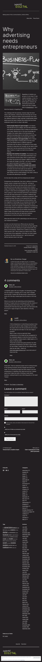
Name (6, 408)
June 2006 (24, 621)
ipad (3, 536)
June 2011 (24, 596)
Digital (23, 478)
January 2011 (25, 606)
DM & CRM (24, 479)
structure (10, 545)
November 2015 (26, 559)
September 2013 (26, 574)
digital (5, 532)
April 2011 (24, 600)
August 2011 (25, 592)
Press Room (36, 18)
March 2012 (25, 581)
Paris (23, 500)
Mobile (23, 494)
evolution (16, 532)
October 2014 (25, 568)
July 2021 (24, 544)
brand (6, 529)
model (34, 251)
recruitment (10, 540)
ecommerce (12, 532)
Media (23, 493)
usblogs (13, 547)
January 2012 (25, 585)
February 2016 (25, 553)
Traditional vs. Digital (27, 511)
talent (14, 545)
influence (16, 534)
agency (15, 527)
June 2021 (24, 545)
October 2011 (25, 591)
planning (7, 540)
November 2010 (26, 609)
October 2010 (25, 611)
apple (18, 527)
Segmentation (25, 502)
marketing (12, 536)
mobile (7, 538)
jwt (4, 536)
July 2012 (24, 579)
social (5, 543)
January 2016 (25, 555)
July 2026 (24, 527)
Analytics (24, 472)
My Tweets (5, 636)
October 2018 (25, 549)
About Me (29, 18)
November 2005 (26, 624)
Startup (24, 508)
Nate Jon (12, 285)
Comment (7, 395)
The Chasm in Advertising (16, 384)
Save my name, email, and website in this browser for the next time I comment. (20, 423)
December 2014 (26, 564)
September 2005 (26, 628)
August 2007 (25, 617)
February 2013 (25, 576)
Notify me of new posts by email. (12, 434)
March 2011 (25, 602)
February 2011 (25, 604)
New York (24, 498)
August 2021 (25, 542)
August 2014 (25, 570)
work (15, 547)
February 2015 (25, 562)
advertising (30, 250)
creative (12, 530)
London (24, 491)
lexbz (6, 536)
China (23, 474)
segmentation (14, 540)
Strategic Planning (27, 247)
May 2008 (24, 615)
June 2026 (24, 529)
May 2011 (24, 598)
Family (23, 485)
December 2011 (25, 587)
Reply (5, 313)
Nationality (24, 496)
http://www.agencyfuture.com (17, 350)
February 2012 (25, 583)
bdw (4, 529)
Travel (23, 515)
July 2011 (24, 594)
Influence (24, 489)
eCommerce (25, 483)
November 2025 (26, 532)
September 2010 (26, 613)
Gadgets (24, 487)
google (10, 534)
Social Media (25, 506)
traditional (6, 547)
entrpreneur (28, 251)
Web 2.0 (24, 519)
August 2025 (25, 536)
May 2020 (24, 547)
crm (16, 529)
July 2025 (24, 538)
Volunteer (24, 517)
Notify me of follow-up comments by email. (15, 429)
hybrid (14, 534)
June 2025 (24, 540)
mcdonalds (16, 536)
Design (24, 476)
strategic (13, 543)
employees (35, 250)
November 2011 (26, 589)
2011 (3, 527)
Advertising (35, 245)
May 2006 (24, 623)
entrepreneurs (30, 107)
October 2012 (25, 577)
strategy (5, 545)
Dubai (23, 481)
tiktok (16, 545)
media (4, 538)
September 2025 (26, 534)
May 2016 (24, 551)
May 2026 (24, 530)
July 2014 (24, 572)
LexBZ (16, 318)
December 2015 (26, 557)
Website (6, 415)
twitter (10, 547)
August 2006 (25, 619)
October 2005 (25, 626)
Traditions (24, 513)
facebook (5, 534)
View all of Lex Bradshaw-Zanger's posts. (19, 273)
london (8, 536)
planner (4, 540)
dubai (8, 532)
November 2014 (26, 566)
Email (23, 408)
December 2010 (26, 607)
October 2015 (25, 560)
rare (37, 251)
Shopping (24, 504)
